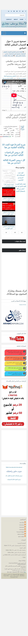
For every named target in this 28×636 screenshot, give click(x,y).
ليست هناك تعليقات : (8, 55)
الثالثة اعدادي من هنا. (7, 78)
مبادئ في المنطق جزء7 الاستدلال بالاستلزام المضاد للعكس (15, 373)
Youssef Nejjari (20, 532)
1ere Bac (22, 522)
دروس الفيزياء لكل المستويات (14, 479)
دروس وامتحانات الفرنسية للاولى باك (14, 475)
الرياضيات (23, 53)
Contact (9, 19)
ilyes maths (21, 536)
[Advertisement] (14, 5)
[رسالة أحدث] (21, 232)
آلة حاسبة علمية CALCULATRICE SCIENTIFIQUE (17, 563)
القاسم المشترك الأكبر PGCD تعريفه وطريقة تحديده (14, 363)
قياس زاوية (18, 55)
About (16, 19)
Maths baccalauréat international (14, 467)
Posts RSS (6, 575)
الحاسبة (13, 52)
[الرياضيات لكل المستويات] (19, 572)
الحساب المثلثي (7, 52)
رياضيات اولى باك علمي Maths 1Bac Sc (16, 550)
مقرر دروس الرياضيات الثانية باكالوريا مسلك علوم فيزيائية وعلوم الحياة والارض (14, 352)
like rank (9, 572)
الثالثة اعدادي (18, 52)
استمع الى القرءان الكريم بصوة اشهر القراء (15, 569)
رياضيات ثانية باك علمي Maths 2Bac (17, 552)
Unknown (21, 525)
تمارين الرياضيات (12, 53)
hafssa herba (21, 534)
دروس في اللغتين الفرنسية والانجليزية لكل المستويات (15, 566)
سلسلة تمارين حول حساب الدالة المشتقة (15, 368)
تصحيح (18, 53)
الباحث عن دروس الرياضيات (19, 570)
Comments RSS (14, 577)
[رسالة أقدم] (6, 232)
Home (21, 19)
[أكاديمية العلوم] (14, 471)
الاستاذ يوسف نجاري (14, 575)
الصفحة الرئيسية (22, 543)
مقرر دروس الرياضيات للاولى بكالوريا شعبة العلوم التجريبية (14, 358)
